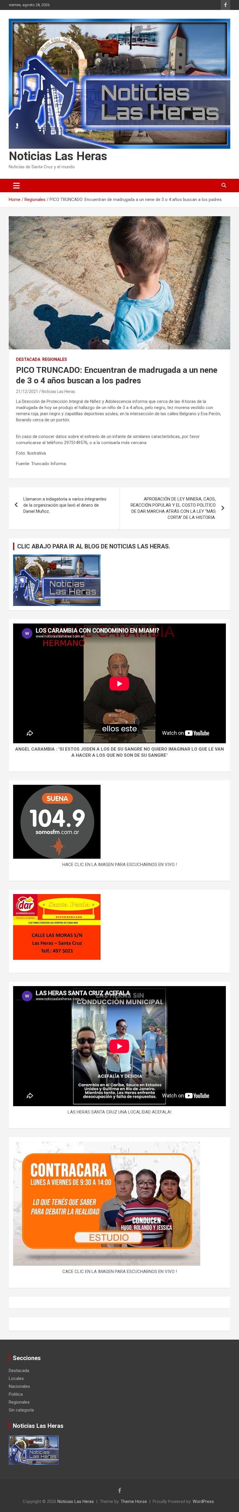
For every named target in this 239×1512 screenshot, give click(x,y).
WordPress (203, 1501)
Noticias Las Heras (58, 156)
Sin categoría (21, 1410)
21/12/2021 (27, 391)
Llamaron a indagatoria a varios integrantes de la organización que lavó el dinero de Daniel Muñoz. (64, 505)
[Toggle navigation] (16, 185)
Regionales (54, 359)
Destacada (28, 359)
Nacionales (19, 1386)
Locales (16, 1378)
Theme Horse (134, 1501)
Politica (16, 1394)
